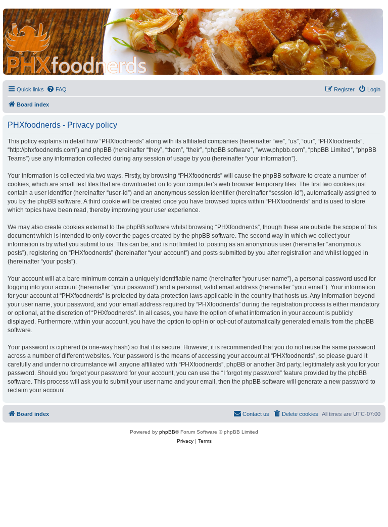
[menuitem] (56, 89)
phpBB (167, 432)
